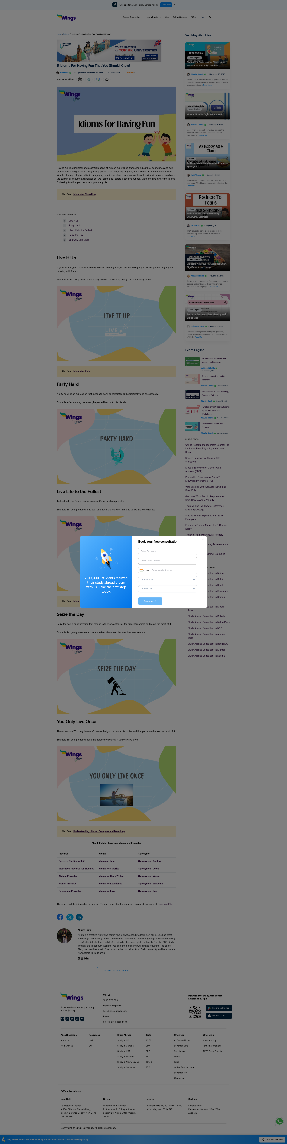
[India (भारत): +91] (141, 570)
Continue (149, 601)
